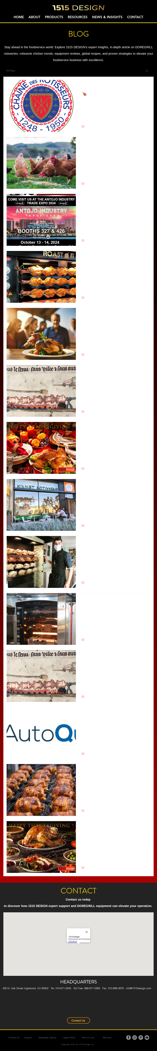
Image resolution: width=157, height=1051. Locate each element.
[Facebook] (128, 1037)
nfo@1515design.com (138, 988)
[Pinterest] (140, 1037)
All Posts (10, 70)
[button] (146, 71)
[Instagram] (134, 1037)
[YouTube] (147, 1037)
